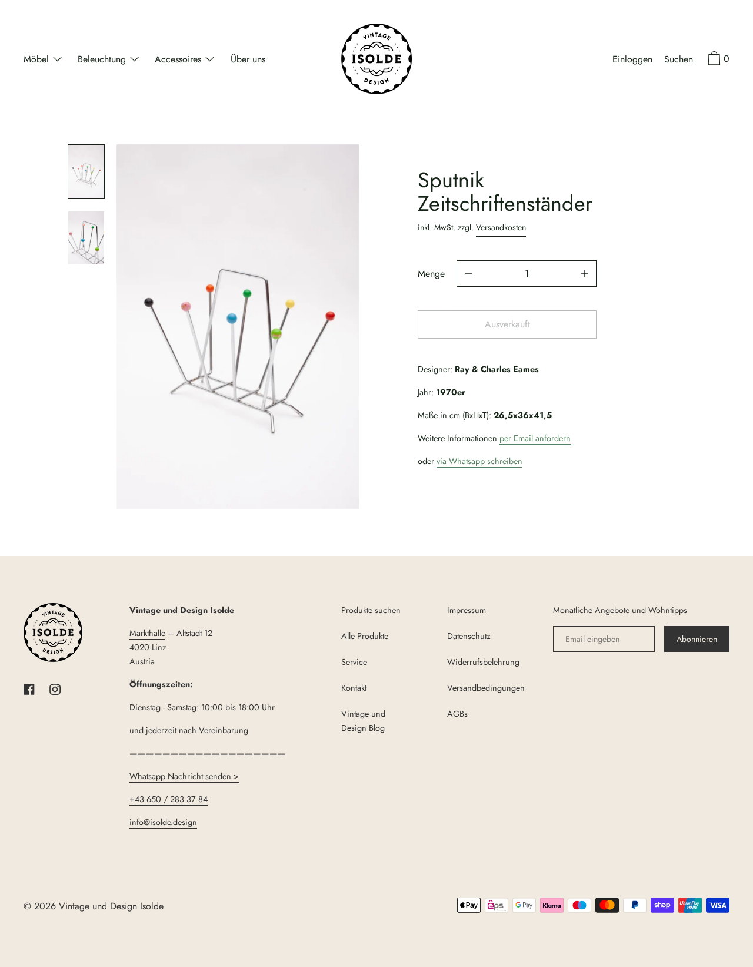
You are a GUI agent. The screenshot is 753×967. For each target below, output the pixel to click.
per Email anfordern (535, 438)
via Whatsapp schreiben (479, 461)
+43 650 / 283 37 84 (168, 799)
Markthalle (147, 633)
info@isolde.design (163, 822)
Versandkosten (501, 227)
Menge (431, 273)
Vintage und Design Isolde (111, 906)
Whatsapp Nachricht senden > (184, 776)
